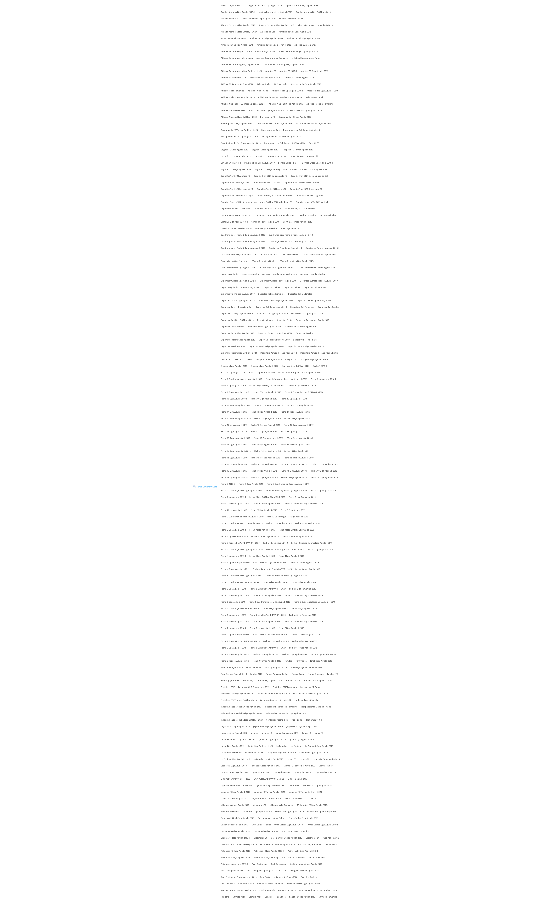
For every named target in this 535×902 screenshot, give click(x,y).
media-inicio (275, 799)
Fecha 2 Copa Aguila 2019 (251, 484)
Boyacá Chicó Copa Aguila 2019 (259, 163)
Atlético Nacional (229, 104)
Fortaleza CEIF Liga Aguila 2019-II (237, 694)
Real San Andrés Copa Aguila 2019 (237, 884)
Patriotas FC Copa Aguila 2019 (235, 851)
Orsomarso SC (260, 838)
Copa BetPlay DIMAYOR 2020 (267, 209)
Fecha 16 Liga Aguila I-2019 (264, 464)
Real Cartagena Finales (232, 871)
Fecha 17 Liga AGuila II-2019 (264, 471)
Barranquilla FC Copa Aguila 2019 (295, 117)
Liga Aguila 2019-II (260, 772)
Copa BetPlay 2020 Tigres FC (309, 196)
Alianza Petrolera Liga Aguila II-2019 (315, 25)
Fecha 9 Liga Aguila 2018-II (266, 654)
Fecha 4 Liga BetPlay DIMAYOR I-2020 (238, 563)
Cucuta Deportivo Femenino (234, 261)
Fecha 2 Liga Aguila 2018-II (323, 491)
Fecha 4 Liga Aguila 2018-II (320, 550)
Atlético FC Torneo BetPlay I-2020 (237, 84)
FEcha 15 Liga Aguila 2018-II (267, 451)
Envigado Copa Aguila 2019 (269, 359)
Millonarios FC (259, 805)
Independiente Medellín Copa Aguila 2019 (241, 707)
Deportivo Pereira (304, 333)
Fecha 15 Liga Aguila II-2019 (234, 458)
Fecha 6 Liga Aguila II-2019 (233, 615)
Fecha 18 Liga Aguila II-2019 (234, 477)
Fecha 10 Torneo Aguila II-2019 (268, 405)
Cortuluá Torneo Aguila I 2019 (297, 222)
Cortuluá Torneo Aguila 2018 (265, 222)
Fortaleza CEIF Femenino (285, 687)
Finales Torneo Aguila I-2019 (317, 681)
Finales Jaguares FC (230, 681)
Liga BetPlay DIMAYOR (325, 772)
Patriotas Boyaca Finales (310, 844)
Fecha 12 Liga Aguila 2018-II (267, 418)
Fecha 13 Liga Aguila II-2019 (294, 432)
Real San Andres (309, 877)
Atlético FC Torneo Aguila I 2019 (298, 78)
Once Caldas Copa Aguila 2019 (303, 818)
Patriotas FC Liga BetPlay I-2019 (269, 858)
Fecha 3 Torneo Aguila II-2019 (297, 536)
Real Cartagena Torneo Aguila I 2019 (238, 877)
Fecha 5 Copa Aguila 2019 (307, 569)
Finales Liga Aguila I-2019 (270, 681)
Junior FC (306, 733)
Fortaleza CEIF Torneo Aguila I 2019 (310, 694)
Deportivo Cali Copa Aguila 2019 (271, 307)
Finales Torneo (293, 681)
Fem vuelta (301, 661)
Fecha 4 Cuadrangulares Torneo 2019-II (285, 550)
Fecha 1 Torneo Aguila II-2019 (266, 392)
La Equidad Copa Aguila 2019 (319, 746)
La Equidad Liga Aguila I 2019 (313, 753)
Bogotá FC (314, 143)
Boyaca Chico (313, 156)
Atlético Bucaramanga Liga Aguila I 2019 (284, 65)
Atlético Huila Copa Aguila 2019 (306, 84)
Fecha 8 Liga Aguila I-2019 (304, 641)
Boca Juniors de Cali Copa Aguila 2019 (301, 130)
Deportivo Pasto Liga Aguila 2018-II (264, 327)
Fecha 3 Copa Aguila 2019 (293, 510)
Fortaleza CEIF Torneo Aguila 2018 (273, 694)
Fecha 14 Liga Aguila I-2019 (234, 445)
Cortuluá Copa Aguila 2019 (281, 215)
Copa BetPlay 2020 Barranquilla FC (270, 176)
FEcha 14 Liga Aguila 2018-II (300, 438)
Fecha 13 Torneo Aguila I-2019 (235, 438)
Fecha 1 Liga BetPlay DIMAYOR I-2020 (267, 386)
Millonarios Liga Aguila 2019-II (257, 812)
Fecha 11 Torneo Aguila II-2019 (236, 418)
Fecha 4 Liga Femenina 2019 (273, 563)
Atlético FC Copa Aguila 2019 (314, 71)
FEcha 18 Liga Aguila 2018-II (294, 471)
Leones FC (291, 759)
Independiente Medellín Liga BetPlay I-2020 (242, 720)
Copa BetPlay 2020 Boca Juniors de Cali (309, 176)
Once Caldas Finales (261, 825)
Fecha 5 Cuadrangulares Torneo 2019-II (240, 582)
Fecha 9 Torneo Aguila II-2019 (266, 661)
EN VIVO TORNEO (243, 359)
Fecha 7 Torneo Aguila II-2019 (306, 635)
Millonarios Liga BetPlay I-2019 (322, 812)
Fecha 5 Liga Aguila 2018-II (275, 582)
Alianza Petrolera (229, 19)
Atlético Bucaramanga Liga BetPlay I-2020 (241, 71)
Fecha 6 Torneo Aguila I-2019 (235, 622)
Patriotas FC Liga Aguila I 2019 (235, 858)
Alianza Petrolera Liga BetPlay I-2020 (239, 32)
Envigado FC (291, 359)
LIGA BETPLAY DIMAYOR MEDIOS (269, 779)
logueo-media (259, 799)
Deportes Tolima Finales (300, 294)
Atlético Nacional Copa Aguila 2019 (286, 104)
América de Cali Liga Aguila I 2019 (237, 45)
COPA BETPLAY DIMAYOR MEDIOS (236, 215)
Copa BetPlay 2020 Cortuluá (266, 183)
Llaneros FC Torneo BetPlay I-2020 (305, 792)
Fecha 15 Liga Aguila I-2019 (297, 451)
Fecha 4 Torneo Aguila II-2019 (235, 569)
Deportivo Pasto (265, 320)
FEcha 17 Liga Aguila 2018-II (324, 464)
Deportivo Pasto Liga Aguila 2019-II (302, 327)
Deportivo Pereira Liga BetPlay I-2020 (239, 353)
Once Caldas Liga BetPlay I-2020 (269, 831)
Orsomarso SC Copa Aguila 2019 (286, 838)
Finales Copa (298, 674)
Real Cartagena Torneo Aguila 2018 (301, 871)
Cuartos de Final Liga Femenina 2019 (238, 255)
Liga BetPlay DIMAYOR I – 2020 (235, 779)
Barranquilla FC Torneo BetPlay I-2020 (239, 130)
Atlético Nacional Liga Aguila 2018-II (266, 110)
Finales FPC (332, 674)
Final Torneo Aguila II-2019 (234, 674)
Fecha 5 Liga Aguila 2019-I (304, 582)
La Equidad (281, 746)
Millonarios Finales (230, 812)
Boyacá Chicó (297, 156)
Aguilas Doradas (237, 6)
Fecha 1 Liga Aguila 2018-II (323, 379)
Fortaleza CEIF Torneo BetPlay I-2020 (239, 700)
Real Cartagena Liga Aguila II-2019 (263, 871)
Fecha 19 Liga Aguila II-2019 (324, 477)
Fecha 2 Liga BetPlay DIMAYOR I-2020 (267, 497)
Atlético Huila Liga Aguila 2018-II (287, 91)
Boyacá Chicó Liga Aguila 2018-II (317, 163)
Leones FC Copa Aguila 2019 (326, 759)
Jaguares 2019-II (314, 720)
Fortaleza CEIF (228, 687)
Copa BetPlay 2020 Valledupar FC (276, 202)
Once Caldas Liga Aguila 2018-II (289, 825)
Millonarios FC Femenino (282, 805)
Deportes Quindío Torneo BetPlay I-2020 (240, 287)
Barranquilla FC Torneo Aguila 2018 (275, 124)
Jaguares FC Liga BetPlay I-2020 (301, 726)
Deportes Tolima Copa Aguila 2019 (238, 294)
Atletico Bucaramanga (232, 51)
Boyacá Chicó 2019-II (231, 163)
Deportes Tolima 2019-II (315, 287)
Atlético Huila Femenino (232, 91)
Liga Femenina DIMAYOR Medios (236, 785)
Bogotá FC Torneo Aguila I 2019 (236, 156)
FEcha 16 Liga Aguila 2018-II (234, 464)
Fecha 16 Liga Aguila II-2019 (294, 464)
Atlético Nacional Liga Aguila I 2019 (304, 110)
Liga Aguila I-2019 (281, 772)
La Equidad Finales (254, 753)
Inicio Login (296, 720)
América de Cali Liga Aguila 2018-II (266, 38)
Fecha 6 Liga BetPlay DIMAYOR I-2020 (268, 615)
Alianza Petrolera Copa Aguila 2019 (258, 19)
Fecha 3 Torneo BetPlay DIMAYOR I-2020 (240, 543)
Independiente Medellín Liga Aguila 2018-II (241, 713)
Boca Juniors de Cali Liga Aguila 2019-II (239, 137)
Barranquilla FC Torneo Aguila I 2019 (313, 124)
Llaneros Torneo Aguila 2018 (234, 799)
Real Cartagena (259, 864)
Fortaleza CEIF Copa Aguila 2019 (253, 687)
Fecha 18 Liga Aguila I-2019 (324, 471)
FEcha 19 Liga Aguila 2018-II (264, 477)
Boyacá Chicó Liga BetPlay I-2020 (271, 169)
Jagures (254, 733)
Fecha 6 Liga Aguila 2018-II (275, 609)
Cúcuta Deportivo (289, 255)
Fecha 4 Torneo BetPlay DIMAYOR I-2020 (272, 569)
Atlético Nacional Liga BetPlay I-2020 (239, 117)
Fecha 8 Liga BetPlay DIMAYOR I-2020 (268, 648)
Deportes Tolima (272, 287)
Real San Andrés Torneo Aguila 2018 (238, 890)
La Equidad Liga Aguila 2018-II (281, 753)
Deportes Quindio (229, 274)
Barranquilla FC (267, 117)
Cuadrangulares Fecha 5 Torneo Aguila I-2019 (291, 242)
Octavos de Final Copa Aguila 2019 (237, 818)
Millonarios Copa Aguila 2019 (235, 805)
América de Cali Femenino (233, 38)
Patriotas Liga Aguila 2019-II (234, 864)
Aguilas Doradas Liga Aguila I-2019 (275, 12)
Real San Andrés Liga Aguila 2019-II (303, 884)
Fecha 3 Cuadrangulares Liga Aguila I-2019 (287, 517)
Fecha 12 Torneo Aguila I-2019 (265, 425)
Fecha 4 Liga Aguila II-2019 (262, 556)
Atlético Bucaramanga (306, 45)
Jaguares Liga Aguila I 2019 (234, 733)
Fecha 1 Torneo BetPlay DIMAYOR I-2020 (304, 392)
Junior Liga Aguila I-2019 (232, 746)
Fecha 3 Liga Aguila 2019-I (307, 523)
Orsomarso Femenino (298, 831)
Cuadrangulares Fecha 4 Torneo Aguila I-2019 (243, 242)
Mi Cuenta (311, 799)
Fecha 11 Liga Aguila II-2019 (264, 412)
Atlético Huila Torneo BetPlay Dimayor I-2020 (280, 97)
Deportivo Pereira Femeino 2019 (274, 340)
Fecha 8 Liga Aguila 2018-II (276, 641)
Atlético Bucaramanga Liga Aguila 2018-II (241, 65)
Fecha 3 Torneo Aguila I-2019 (265, 536)
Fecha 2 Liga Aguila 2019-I (233, 497)
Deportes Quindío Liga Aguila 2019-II (238, 281)
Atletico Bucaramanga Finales (306, 58)
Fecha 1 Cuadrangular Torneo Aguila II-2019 (299, 373)
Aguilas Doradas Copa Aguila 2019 (265, 6)
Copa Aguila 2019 (318, 169)
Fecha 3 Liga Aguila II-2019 (262, 530)
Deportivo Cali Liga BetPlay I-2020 (237, 320)
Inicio (223, 6)
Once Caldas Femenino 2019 (234, 825)
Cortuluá (260, 215)
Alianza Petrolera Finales (291, 19)
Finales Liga (248, 681)
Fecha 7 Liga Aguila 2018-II (233, 628)
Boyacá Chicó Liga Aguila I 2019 (236, 169)
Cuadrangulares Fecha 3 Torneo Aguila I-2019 (291, 235)
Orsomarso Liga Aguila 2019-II (235, 838)
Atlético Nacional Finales (233, 110)
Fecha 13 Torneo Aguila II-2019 (268, 438)
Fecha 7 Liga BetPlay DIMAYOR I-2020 (238, 635)
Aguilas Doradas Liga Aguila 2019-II (238, 12)
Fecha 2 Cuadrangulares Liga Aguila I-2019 (241, 491)
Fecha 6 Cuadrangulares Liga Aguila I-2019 (269, 602)
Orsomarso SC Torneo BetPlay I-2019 (239, 844)
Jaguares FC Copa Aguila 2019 (235, 726)
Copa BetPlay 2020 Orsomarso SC (306, 189)
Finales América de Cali (277, 674)
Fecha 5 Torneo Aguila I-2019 (235, 595)
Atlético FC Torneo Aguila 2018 (265, 78)
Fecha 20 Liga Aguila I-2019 (234, 510)
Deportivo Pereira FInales (233, 346)
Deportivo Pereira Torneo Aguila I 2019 (319, 353)
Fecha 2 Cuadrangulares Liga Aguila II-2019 (286, 491)
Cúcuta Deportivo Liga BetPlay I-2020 (277, 268)
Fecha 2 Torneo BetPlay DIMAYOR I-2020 (304, 504)
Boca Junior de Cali (270, 130)
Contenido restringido (277, 720)
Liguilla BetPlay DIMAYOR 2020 (270, 785)
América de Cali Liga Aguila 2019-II (303, 38)
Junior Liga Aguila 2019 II (302, 740)
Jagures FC (267, 733)
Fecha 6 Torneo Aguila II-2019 (266, 622)
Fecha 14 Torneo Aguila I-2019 (295, 445)
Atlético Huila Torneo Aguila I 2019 (238, 97)
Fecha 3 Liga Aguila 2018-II (279, 523)
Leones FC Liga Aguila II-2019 (266, 766)
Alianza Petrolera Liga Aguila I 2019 (238, 25)
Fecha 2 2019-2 (228, 484)
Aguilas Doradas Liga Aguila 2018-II (303, 6)
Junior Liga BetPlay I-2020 (260, 746)
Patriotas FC (332, 844)
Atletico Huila (263, 84)
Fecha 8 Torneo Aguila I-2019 (303, 648)
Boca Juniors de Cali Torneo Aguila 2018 (281, 137)
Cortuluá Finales (328, 215)
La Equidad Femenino (231, 753)
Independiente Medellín (307, 700)
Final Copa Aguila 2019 (321, 661)
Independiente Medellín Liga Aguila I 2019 (286, 713)
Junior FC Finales (248, 740)
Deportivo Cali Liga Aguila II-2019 (307, 314)
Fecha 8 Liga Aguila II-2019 (233, 648)
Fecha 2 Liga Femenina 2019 (302, 497)
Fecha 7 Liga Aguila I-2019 (262, 628)
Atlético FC (270, 71)
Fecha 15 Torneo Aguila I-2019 (265, 458)
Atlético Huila (280, 84)
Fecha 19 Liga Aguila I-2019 (294, 477)
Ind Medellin (286, 700)
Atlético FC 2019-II (288, 71)
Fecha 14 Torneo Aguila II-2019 (236, 451)
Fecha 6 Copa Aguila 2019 (233, 602)
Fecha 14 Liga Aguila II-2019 (264, 445)
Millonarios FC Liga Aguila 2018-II (313, 805)
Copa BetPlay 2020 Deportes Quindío (301, 183)
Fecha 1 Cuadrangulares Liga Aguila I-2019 (241, 379)
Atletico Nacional (314, 97)
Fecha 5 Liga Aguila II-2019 (233, 589)
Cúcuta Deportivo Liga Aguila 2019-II (297, 261)
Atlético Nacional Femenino (320, 104)
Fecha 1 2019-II (320, 366)
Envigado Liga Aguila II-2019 (264, 366)
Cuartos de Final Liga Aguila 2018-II (322, 248)
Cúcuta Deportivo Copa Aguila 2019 (318, 255)
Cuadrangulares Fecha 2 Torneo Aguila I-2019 (243, 235)
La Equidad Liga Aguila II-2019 (235, 759)
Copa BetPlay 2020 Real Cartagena (238, 196)
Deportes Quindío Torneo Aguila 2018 (278, 281)
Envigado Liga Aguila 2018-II (314, 359)
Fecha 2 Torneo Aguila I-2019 (235, 504)
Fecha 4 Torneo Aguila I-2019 (305, 563)
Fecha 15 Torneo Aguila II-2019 (298, 458)
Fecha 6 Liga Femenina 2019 (302, 615)
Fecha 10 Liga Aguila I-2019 (264, 399)
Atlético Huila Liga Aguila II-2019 (322, 91)
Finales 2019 (256, 674)
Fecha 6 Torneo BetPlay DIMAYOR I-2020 (304, 622)
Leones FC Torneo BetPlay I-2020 (299, 766)
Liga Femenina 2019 (297, 779)
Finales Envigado (315, 674)
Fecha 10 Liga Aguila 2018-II (234, 399)
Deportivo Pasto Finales (232, 327)
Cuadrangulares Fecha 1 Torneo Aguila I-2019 (277, 228)
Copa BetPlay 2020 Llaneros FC (271, 189)
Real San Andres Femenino (270, 884)
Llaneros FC (294, 785)
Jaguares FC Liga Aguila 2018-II (268, 726)
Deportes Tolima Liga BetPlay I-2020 (314, 301)
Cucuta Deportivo (268, 255)
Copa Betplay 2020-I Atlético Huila (312, 202)
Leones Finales (326, 766)
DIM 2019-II (226, 359)
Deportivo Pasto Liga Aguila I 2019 (237, 333)
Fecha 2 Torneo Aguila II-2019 (266, 504)
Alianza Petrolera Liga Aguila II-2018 (276, 25)
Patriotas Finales (296, 858)
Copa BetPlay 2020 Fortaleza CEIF (237, 189)
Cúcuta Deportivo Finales (264, 261)
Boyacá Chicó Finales (288, 163)
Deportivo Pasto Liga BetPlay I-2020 (275, 333)
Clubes (293, 169)
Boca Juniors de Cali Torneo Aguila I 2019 (241, 143)
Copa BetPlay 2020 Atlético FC (235, 176)
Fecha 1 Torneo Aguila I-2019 (235, 392)
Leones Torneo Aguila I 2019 (234, 772)
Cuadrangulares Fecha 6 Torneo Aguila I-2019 (243, 248)
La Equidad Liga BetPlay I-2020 (268, 759)
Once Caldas (264, 818)
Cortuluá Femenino (307, 215)
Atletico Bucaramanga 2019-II (260, 51)
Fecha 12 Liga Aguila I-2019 (297, 418)
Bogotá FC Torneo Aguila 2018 (298, 150)
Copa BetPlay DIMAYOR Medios (300, 209)
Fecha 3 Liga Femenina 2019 (234, 536)
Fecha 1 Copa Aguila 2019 (233, 373)
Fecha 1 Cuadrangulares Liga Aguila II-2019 (286, 379)
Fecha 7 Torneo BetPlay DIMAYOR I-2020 (240, 641)
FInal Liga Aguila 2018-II (276, 667)
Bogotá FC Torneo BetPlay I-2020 (271, 156)
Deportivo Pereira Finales (305, 340)
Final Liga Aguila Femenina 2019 (306, 667)
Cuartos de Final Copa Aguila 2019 (285, 248)
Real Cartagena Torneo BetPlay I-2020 (278, 877)
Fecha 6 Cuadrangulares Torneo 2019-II (240, 609)
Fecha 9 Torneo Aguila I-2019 (235, 661)
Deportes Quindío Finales (312, 274)
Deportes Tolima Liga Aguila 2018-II (238, 301)
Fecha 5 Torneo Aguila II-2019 (266, 595)
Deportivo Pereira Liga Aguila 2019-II (266, 346)
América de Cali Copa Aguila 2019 (295, 32)
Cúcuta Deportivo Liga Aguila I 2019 (238, 268)
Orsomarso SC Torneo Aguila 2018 (322, 838)
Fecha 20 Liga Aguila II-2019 (264, 510)
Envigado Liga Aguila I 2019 (234, 366)
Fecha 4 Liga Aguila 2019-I (233, 556)
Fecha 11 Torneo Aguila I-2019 (295, 412)
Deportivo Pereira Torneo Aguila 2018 (278, 353)
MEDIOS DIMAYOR (293, 799)
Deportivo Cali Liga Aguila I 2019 (272, 314)
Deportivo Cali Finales (328, 307)
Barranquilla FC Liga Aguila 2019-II (237, 124)
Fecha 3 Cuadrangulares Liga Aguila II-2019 (241, 523)
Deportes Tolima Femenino (271, 294)
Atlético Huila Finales (258, 91)
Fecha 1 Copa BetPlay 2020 (262, 373)
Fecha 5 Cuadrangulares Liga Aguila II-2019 (286, 576)
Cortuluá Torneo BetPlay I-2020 (236, 228)
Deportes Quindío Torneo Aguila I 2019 (319, 281)
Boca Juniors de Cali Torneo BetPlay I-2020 (284, 143)
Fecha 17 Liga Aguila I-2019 (234, 471)
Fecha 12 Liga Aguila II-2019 (234, 425)
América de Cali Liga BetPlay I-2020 (274, 45)
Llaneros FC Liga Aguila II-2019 (235, 792)
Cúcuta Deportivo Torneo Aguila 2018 (317, 268)
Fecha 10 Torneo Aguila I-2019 (235, 405)
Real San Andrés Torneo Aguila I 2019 (277, 890)
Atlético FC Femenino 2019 (233, 78)
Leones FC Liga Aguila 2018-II (235, 766)
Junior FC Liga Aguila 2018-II (273, 740)
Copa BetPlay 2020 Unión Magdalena (239, 202)
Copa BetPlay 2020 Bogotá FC (235, 183)
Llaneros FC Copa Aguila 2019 (317, 785)
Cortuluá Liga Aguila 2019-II (234, 222)
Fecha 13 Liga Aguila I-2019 (264, 432)
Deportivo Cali (228, 307)
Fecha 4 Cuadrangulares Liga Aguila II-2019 (241, 550)
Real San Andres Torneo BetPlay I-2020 (318, 890)
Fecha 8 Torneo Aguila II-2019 (235, 654)
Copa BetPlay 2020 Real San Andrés (275, 196)
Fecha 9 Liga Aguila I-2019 (294, 654)
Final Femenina (253, 667)
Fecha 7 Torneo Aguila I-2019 (274, 635)
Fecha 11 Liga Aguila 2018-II (300, 405)
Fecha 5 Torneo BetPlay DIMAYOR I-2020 (304, 595)
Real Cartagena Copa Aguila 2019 (306, 864)
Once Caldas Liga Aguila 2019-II (323, 825)
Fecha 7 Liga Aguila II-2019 (291, 628)
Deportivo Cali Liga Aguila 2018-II (237, 314)
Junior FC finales (228, 740)
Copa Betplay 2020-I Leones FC (235, 209)
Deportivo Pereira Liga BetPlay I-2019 (306, 346)
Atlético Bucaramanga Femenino (237, 58)
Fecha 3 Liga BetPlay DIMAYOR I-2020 (296, 530)
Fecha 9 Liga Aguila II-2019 (323, 654)
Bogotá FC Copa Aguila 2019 (234, 150)
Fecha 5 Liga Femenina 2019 (302, 589)
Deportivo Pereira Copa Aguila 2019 (238, 340)
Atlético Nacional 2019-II (253, 104)
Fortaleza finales (268, 700)
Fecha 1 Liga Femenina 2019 (302, 386)
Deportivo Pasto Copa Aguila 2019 (312, 320)
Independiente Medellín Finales (316, 707)
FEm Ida (288, 661)
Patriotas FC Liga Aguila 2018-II (269, 851)
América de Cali (267, 32)
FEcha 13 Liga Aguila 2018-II (234, 432)
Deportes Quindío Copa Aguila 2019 (279, 274)
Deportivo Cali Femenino (302, 307)
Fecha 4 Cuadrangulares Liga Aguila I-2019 (311, 543)
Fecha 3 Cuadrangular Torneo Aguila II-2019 (242, 517)
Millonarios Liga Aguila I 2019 (289, 812)
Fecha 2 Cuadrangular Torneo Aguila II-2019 (288, 484)
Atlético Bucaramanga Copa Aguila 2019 (298, 51)
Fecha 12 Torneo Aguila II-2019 (298, 425)
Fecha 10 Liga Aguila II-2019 (294, 399)
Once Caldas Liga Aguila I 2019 (235, 831)
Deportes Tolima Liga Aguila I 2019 (276, 301)
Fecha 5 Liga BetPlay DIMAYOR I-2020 (268, 589)
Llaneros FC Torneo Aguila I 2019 (269, 792)
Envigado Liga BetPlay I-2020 (295, 366)
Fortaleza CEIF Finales (310, 687)
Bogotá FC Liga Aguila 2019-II (266, 150)
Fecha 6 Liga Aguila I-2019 (304, 609)
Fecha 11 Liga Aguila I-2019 (234, 412)
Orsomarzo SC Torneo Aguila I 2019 (277, 844)
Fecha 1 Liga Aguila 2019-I (233, 386)
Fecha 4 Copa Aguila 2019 (275, 543)
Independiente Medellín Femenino (281, 707)
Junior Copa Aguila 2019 (286, 733)
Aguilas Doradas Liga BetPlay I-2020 (313, 12)
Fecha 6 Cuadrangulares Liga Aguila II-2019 (314, 602)
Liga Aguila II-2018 (302, 772)
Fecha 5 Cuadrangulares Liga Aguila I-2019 (241, 576)
